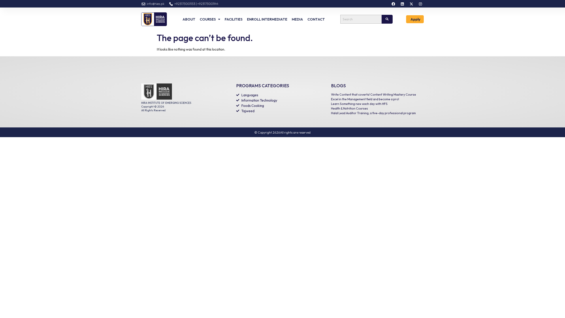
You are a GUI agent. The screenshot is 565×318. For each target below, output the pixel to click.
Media (297, 19)
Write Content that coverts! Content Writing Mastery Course (373, 95)
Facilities (234, 19)
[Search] (387, 19)
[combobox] (360, 19)
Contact (316, 19)
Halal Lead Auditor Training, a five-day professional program (373, 113)
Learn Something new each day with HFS (359, 104)
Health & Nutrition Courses (349, 108)
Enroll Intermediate (267, 19)
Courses (208, 19)
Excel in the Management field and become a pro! (365, 99)
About (189, 19)
